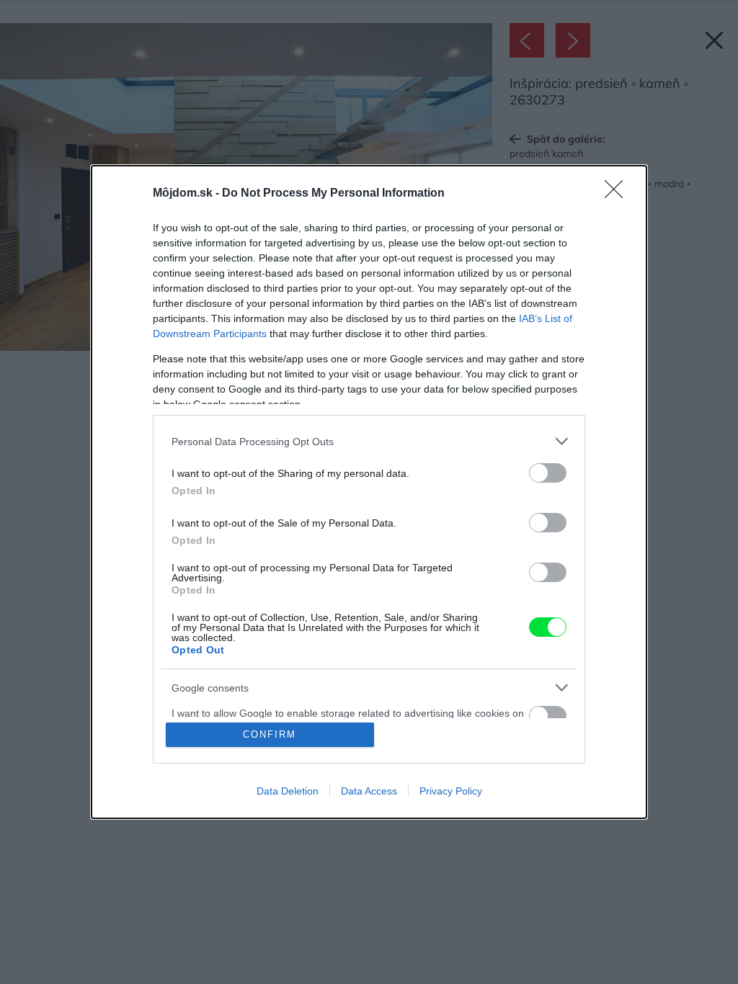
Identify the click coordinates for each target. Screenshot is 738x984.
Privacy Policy (450, 791)
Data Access (369, 791)
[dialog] (369, 492)
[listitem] (369, 441)
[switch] (547, 473)
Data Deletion (288, 791)
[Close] (618, 193)
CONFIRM (269, 734)
